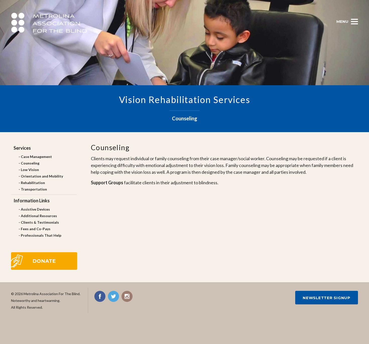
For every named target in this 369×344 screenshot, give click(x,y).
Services (22, 148)
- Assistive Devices (34, 209)
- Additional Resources (38, 216)
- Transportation (33, 189)
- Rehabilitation (32, 183)
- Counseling (29, 163)
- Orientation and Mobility (41, 176)
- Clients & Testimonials (39, 222)
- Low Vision (29, 169)
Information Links (32, 200)
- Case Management (35, 156)
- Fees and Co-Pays (34, 229)
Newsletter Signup (326, 297)
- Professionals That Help (40, 235)
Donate (44, 261)
